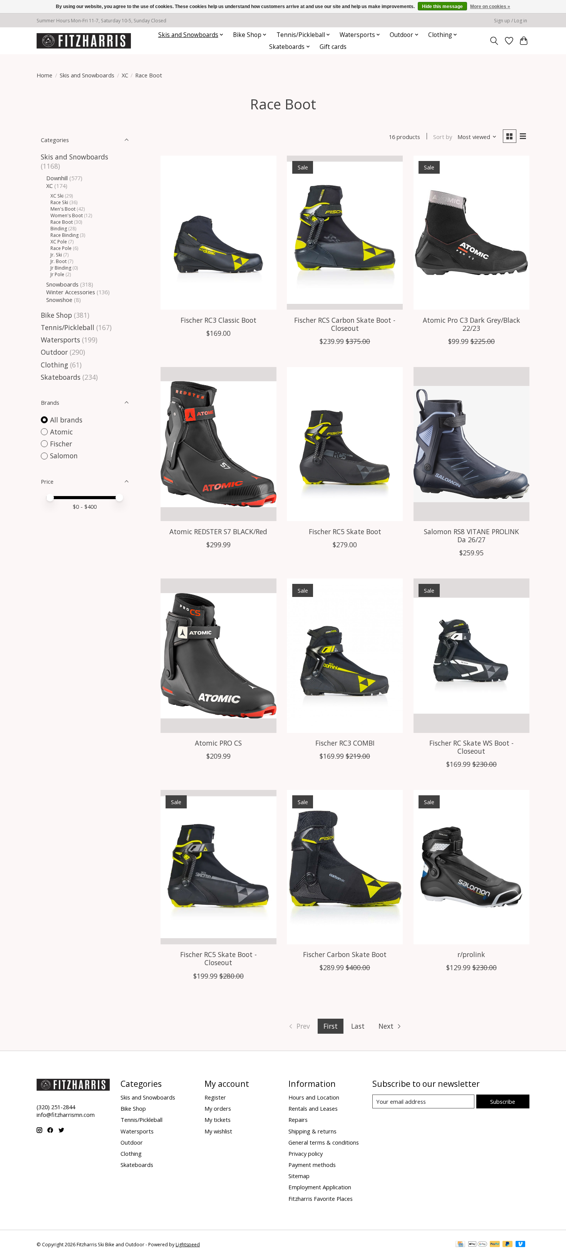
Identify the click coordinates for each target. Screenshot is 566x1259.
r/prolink (471, 954)
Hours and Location (313, 1097)
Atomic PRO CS (218, 743)
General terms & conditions (323, 1142)
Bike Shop (56, 315)
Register (215, 1097)
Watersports (60, 339)
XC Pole (58, 241)
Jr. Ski (56, 254)
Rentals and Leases (313, 1108)
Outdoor (54, 352)
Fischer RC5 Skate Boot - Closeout (218, 958)
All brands (66, 419)
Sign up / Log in (510, 20)
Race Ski (59, 202)
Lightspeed (188, 1244)
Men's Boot (62, 209)
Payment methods (312, 1164)
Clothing (54, 364)
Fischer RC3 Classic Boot (218, 320)
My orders (217, 1108)
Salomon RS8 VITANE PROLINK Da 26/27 (471, 535)
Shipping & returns (312, 1131)
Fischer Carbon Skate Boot (345, 954)
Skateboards (60, 377)
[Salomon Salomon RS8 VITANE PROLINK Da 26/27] (471, 444)
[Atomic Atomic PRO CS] (218, 655)
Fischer (61, 443)
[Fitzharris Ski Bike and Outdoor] (84, 40)
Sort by (442, 137)
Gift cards (333, 47)
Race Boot (61, 222)
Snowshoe (59, 299)
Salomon (64, 455)
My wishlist (218, 1131)
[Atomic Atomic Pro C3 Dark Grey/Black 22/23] (471, 233)
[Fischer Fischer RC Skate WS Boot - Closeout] (471, 655)
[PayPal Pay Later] (507, 1245)
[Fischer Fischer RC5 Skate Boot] (345, 444)
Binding (58, 228)
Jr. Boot (58, 261)
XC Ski (57, 196)
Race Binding (64, 235)
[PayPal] (495, 1245)
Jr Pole (57, 274)
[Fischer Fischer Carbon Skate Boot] (345, 867)
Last (358, 1026)
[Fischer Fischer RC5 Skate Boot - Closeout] (218, 867)
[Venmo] (521, 1245)
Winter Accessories (70, 292)
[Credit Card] (460, 1245)
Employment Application (319, 1187)
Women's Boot (66, 215)
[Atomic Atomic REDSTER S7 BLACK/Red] (218, 444)
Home (44, 75)
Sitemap (299, 1176)
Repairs (298, 1119)
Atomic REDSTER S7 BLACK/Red (218, 531)
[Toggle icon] (494, 41)
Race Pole (61, 248)
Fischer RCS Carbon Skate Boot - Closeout (344, 324)
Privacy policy (305, 1153)
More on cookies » (490, 6)
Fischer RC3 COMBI (345, 743)
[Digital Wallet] (477, 1245)
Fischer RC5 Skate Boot (345, 531)
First (330, 1026)
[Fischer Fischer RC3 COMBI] (345, 655)
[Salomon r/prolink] (471, 867)
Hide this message (442, 6)
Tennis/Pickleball (67, 327)
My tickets (217, 1119)
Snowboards (62, 284)
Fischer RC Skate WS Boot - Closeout (471, 747)
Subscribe (502, 1101)
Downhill (57, 178)
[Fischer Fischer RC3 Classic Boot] (218, 233)
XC (125, 75)
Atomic (61, 431)
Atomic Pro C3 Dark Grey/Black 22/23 (471, 324)
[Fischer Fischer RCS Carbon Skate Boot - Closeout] (345, 233)
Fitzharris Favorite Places (320, 1198)
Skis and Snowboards (87, 75)
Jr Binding (60, 268)
